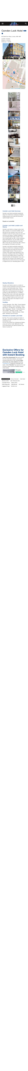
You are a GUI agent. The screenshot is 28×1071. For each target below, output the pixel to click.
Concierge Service (6, 382)
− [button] (4, 63)
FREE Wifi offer (14, 384)
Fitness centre (14, 382)
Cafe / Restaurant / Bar (15, 380)
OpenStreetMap (17, 88)
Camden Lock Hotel (12, 30)
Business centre (5, 380)
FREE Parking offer (6, 384)
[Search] (26, 24)
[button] (2, 24)
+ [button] (4, 61)
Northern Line (14, 386)
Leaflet (12, 88)
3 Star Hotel (22, 379)
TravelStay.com (6, 363)
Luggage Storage (6, 386)
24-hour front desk (14, 379)
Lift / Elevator (21, 384)
